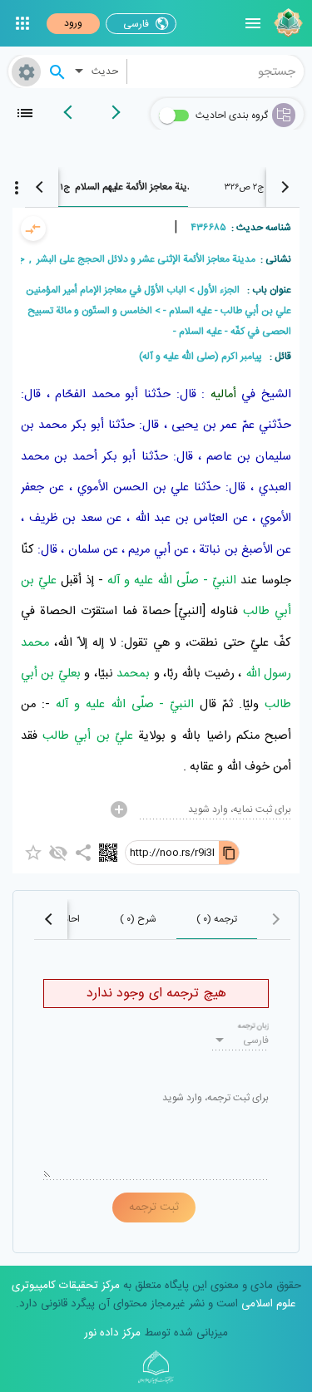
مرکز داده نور (112, 1333)
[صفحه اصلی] (286, 23)
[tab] (115, 187)
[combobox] (216, 71)
